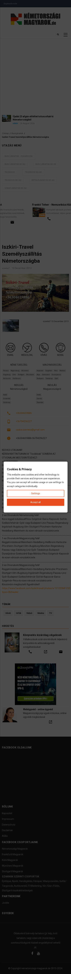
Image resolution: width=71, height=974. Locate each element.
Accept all (35, 502)
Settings (35, 493)
